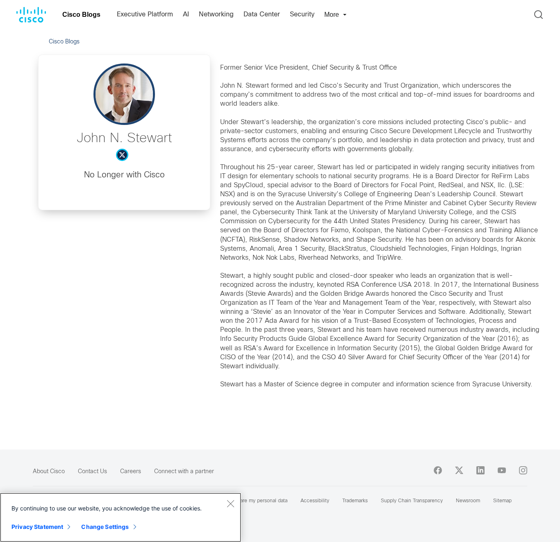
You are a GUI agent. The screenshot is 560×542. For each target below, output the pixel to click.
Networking (216, 14)
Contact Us (92, 471)
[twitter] (459, 470)
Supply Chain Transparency (412, 501)
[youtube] (502, 470)
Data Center (262, 14)
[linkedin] (480, 470)
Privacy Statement (37, 526)
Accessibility (314, 501)
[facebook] (438, 470)
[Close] (230, 503)
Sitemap (502, 501)
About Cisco (49, 471)
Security (302, 14)
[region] (120, 517)
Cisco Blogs (81, 14)
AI (186, 14)
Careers (130, 471)
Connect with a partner (184, 471)
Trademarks (355, 501)
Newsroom (468, 501)
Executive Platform (145, 14)
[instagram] (523, 470)
